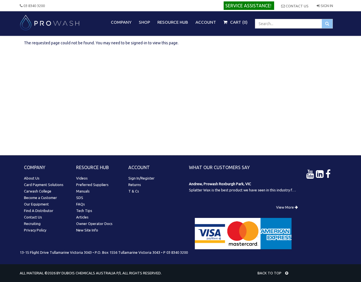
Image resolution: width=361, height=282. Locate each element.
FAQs (80, 204)
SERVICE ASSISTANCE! (248, 5)
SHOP (144, 22)
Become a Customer (40, 198)
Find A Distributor (38, 211)
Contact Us (297, 6)
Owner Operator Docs (94, 224)
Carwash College (37, 191)
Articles (82, 217)
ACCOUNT (205, 22)
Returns (134, 185)
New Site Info (87, 230)
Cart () (238, 22)
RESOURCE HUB (172, 22)
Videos (82, 178)
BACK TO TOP (269, 273)
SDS (79, 198)
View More (285, 207)
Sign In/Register (141, 178)
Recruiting (32, 224)
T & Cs (133, 191)
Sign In (326, 6)
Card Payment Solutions (43, 185)
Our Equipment (36, 204)
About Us (31, 178)
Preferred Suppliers (92, 185)
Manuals (83, 191)
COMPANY (121, 22)
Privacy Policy (35, 230)
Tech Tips (84, 211)
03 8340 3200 (34, 6)
